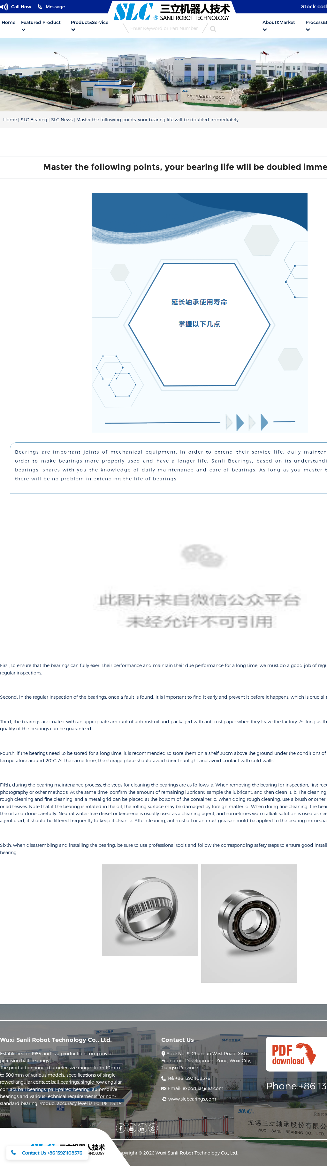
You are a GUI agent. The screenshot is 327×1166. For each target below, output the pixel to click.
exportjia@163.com (196, 1088)
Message (55, 7)
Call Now (21, 7)
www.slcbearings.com (191, 1099)
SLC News (61, 119)
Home (10, 119)
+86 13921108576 (188, 1078)
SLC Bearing (34, 119)
